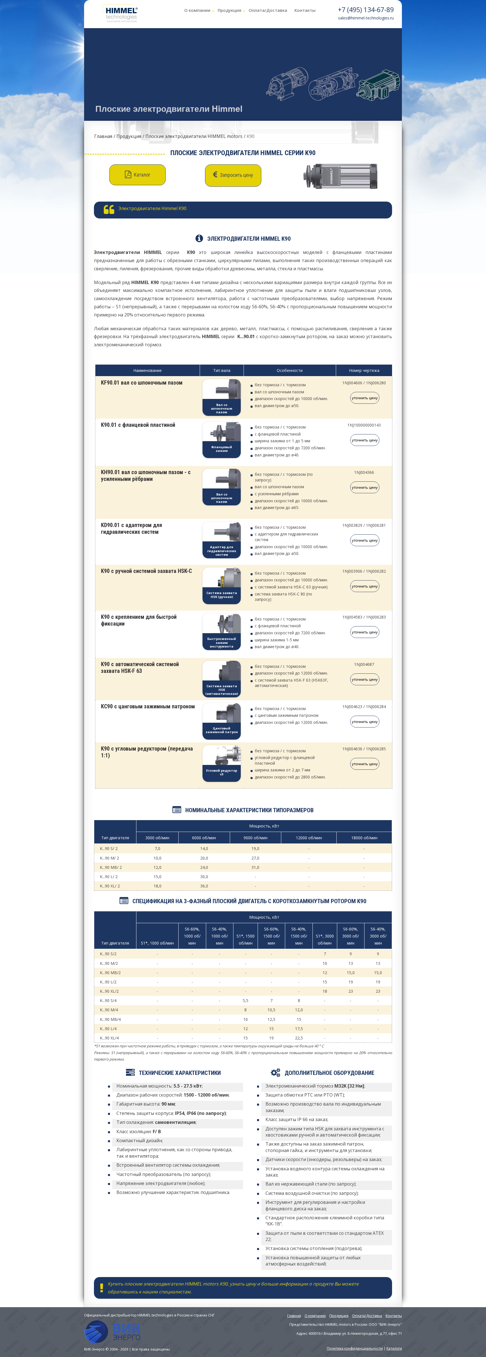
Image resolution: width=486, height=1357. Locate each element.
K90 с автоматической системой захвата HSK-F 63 (140, 667)
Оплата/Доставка (268, 10)
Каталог (141, 175)
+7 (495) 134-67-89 (366, 9)
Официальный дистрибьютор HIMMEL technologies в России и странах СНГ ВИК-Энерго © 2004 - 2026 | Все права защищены (149, 1332)
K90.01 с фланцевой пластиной (138, 424)
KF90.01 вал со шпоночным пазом (142, 382)
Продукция (229, 10)
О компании (197, 10)
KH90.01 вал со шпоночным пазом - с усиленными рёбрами (146, 475)
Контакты (305, 10)
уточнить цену (365, 398)
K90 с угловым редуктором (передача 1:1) (147, 752)
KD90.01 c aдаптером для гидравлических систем (131, 528)
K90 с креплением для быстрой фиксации (139, 620)
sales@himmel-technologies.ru (366, 18)
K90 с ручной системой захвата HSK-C (146, 571)
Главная (103, 136)
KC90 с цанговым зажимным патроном (148, 706)
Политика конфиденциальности (355, 1348)
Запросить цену (236, 175)
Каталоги (394, 1348)
